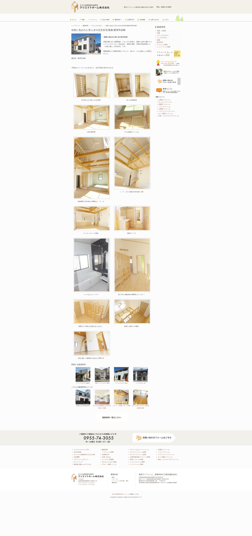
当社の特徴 (105, 19)
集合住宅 (160, 42)
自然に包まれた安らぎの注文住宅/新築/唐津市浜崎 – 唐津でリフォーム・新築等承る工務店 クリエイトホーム (90, 7)
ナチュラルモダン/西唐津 (83, 383)
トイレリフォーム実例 (137, 462)
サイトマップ (78, 462)
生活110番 (114, 494)
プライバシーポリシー (81, 459)
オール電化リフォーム (165, 457)
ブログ (166, 19)
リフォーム (93, 19)
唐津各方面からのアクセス (82, 464)
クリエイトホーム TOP (81, 449)
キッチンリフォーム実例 (138, 454)
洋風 (158, 33)
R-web (140, 497)
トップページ (75, 25)
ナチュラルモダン (96, 25)
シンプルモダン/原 (140, 383)
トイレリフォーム (164, 452)
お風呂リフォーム (164, 449)
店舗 (158, 40)
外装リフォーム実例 (136, 459)
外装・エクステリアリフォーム (168, 459)
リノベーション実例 (163, 47)
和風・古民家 (161, 31)
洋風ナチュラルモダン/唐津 (102, 383)
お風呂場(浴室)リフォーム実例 (140, 457)
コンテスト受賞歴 (108, 459)
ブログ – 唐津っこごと (109, 464)
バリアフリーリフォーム (166, 454)
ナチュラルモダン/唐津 (121, 383)
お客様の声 (130, 19)
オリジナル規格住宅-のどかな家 (84, 454)
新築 (83, 19)
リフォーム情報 (108, 452)
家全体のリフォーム (124, 494)
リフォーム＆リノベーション (139, 449)
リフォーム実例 (162, 44)
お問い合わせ (155, 19)
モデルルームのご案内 (109, 462)
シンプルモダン (162, 37)
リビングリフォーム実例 (138, 452)
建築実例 (118, 19)
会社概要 (142, 19)
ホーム (74, 19)
